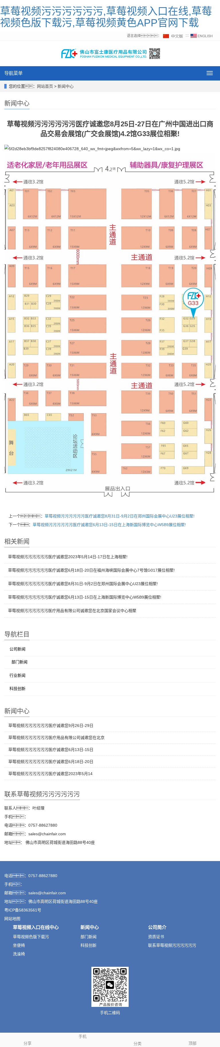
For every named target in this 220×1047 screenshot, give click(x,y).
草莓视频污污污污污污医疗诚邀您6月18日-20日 (50, 761)
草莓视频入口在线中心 (36, 927)
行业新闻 (17, 675)
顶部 (192, 1043)
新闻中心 (66, 86)
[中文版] (173, 36)
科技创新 (17, 688)
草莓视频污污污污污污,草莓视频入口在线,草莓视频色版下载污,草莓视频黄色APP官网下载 (106, 17)
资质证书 (156, 936)
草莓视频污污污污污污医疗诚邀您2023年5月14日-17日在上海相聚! (67, 556)
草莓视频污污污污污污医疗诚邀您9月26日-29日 (50, 725)
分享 (27, 1043)
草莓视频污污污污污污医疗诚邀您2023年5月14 (50, 773)
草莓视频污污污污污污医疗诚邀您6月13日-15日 (50, 749)
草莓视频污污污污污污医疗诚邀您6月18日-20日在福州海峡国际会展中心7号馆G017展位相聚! (91, 570)
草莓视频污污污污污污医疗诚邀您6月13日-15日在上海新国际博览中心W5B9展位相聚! (109, 524)
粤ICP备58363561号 (22, 910)
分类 (137, 1043)
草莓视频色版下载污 (31, 936)
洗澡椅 (19, 954)
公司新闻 (17, 649)
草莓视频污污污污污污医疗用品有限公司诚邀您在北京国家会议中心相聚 (72, 610)
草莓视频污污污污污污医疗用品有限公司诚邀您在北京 (56, 737)
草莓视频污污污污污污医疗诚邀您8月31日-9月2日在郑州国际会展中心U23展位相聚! (120, 516)
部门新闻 (19, 662)
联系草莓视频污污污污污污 (172, 945)
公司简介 (157, 927)
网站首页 (45, 86)
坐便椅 (19, 945)
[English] (201, 36)
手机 (82, 1036)
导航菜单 (13, 73)
